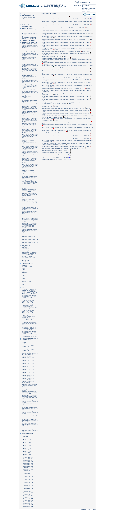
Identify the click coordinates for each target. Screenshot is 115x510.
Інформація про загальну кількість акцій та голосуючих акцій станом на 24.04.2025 (30, 405)
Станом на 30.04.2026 (27, 376)
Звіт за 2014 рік (27, 449)
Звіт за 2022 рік (27, 438)
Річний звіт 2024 (25, 346)
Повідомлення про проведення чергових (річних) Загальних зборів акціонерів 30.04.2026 (29, 100)
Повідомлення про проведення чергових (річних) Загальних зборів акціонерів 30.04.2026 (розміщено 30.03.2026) (67, 59)
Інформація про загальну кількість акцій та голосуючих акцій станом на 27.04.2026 (30, 412)
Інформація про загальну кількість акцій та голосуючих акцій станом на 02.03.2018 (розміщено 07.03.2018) (65, 146)
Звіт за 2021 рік (27, 439)
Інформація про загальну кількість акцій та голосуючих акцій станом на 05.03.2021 (30, 81)
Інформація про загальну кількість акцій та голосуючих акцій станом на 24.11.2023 (30, 92)
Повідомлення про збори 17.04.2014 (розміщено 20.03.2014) (55, 159)
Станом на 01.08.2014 (28, 501)
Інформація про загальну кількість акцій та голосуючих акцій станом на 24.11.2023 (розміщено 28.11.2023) (65, 53)
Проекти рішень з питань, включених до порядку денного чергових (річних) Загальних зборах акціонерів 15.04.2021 (30, 136)
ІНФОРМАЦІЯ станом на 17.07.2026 (30, 43)
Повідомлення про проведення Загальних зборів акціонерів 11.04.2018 (29, 234)
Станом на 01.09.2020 (28, 475)
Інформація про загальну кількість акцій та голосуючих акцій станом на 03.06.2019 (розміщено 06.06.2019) (65, 113)
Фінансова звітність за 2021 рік (28, 326)
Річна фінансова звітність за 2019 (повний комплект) (29, 308)
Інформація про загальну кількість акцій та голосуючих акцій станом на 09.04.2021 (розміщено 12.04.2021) (65, 42)
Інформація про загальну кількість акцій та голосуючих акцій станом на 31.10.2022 (30, 65)
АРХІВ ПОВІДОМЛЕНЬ (27, 263)
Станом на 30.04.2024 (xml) (28, 363)
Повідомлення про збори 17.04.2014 (30, 244)
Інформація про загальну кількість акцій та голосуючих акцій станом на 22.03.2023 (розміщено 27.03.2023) (65, 24)
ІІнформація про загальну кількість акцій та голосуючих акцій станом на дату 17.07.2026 (30, 424)
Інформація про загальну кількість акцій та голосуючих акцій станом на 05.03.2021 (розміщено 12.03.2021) (65, 45)
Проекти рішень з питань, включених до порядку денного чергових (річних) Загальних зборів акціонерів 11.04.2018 (30, 220)
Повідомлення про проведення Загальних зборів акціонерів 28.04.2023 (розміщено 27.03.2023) (63, 27)
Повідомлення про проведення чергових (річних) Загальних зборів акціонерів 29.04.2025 (29, 104)
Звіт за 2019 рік (27, 442)
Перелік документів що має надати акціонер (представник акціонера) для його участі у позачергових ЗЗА (29, 428)
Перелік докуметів (26, 95)
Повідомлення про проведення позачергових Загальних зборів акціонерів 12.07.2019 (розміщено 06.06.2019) (66, 122)
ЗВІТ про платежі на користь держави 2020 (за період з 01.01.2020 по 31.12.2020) (28, 320)
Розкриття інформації (27, 433)
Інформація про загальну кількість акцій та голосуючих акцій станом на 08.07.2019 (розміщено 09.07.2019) (65, 110)
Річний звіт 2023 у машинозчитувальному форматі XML (30, 344)
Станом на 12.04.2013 (28, 504)
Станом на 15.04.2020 (28, 476)
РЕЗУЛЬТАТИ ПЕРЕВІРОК (28, 40)
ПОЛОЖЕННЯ (25, 25)
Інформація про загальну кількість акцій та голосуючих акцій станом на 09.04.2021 (30, 77)
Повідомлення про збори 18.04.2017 (30, 236)
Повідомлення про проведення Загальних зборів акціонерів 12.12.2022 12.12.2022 (29, 74)
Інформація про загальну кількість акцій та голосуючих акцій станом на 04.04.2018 (30, 216)
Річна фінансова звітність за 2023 (29, 336)
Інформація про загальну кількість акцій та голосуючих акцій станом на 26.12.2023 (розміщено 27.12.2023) (65, 79)
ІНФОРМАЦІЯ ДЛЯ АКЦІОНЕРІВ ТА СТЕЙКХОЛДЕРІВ (29, 339)
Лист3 (23, 286)
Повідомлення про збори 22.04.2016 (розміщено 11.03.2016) (55, 155)
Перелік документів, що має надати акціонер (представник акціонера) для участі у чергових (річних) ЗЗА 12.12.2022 (29, 70)
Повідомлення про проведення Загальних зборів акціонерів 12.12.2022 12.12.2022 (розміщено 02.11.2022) (65, 39)
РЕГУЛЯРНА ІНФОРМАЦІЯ (28, 341)
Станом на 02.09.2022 (28, 469)
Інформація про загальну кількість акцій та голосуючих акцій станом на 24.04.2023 (30, 46)
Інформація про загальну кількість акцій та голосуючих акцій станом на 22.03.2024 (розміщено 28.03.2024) (65, 72)
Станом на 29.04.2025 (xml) (28, 375)
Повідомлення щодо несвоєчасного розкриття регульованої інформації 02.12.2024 (29, 385)
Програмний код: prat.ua (86, 509)
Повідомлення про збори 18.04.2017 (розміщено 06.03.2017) (55, 150)
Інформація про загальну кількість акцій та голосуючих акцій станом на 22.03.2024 (30, 116)
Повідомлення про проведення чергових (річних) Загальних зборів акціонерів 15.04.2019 (29, 194)
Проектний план (25, 260)
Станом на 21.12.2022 (28, 466)
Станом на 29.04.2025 (27, 373)
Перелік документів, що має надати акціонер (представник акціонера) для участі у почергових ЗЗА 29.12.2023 (29, 131)
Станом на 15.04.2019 (28, 482)
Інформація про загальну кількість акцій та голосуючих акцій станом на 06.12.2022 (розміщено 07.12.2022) (65, 30)
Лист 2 (23, 269)
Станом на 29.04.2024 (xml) (28, 360)
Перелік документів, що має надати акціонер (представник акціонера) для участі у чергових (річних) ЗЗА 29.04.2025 (29, 108)
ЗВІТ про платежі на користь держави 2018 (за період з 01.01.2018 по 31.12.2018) (28, 301)
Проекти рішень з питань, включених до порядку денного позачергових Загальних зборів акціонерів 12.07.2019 (30, 186)
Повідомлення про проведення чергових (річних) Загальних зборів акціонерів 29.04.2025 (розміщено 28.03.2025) (67, 62)
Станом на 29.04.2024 (27, 359)
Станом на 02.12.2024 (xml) (28, 366)
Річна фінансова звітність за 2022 (29, 334)
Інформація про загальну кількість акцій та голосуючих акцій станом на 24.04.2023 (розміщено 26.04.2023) (65, 18)
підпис (72, 17)
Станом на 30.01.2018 (28, 488)
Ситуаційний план (26, 261)
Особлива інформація (26, 455)
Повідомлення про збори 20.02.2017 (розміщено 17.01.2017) (55, 152)
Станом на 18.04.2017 (28, 489)
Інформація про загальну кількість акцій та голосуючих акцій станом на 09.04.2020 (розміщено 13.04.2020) (65, 96)
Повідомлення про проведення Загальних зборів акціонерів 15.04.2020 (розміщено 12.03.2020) (63, 108)
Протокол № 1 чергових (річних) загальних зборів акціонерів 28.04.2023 (29, 31)
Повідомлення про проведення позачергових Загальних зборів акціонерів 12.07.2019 (29, 190)
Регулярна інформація (27, 435)
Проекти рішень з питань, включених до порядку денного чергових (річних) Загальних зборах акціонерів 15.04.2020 (30, 166)
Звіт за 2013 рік (27, 451)
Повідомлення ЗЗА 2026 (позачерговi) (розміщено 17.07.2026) (56, 58)
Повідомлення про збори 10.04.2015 (30, 242)
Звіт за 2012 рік (27, 452)
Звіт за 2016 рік (27, 446)
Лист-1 (23, 275)
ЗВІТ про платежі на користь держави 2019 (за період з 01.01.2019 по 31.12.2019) (28, 311)
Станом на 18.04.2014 (28, 503)
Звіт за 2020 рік (27, 441)
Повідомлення (25, 247)
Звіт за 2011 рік (27, 454)
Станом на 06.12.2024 (27, 368)
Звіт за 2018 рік (27, 444)
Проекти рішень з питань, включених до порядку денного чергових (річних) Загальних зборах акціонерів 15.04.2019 (30, 198)
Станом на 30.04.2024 (27, 362)
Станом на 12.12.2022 (28, 467)
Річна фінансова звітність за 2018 (29, 298)
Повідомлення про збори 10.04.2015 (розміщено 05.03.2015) (55, 157)
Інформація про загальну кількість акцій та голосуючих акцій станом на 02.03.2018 (30, 230)
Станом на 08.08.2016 (28, 495)
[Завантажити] (70, 17)
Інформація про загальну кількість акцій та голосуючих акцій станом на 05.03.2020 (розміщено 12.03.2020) (65, 99)
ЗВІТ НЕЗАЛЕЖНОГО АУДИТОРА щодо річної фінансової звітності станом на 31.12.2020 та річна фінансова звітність (29, 315)
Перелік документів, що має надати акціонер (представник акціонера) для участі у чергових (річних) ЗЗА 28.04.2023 (29, 50)
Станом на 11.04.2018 (28, 485)
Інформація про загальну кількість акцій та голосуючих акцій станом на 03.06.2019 (30, 177)
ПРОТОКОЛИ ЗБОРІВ (27, 28)
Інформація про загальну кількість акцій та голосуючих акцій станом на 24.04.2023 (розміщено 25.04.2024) (65, 69)
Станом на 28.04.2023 (28, 461)
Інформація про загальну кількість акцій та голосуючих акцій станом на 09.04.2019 (30, 212)
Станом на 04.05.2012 (28, 506)
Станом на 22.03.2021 (28, 473)
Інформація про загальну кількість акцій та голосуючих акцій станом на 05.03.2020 (30, 156)
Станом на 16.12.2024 (27, 371)
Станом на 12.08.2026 (27, 379)
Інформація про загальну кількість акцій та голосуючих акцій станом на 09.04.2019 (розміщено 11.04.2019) (65, 135)
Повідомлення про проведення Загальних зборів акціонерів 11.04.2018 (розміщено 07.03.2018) (63, 148)
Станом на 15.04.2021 (28, 470)
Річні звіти (25, 436)
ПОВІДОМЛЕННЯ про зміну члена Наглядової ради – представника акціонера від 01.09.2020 (29, 250)
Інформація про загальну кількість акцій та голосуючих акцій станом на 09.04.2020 (30, 152)
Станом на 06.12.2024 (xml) (28, 369)
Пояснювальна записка (27, 256)
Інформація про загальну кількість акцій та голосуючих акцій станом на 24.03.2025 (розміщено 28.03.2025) (65, 90)
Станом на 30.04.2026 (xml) (28, 378)
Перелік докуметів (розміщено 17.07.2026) (51, 56)
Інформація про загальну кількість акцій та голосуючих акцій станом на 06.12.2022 (30, 62)
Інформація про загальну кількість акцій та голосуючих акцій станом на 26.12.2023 (30, 127)
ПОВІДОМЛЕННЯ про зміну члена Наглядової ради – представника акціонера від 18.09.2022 (29, 253)
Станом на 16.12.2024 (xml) (28, 372)
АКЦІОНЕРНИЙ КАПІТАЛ (28, 23)
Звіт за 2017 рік (27, 445)
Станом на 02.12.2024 (27, 365)
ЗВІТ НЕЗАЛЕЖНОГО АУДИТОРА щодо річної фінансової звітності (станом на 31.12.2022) (29, 328)
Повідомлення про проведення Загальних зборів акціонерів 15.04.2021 (29, 140)
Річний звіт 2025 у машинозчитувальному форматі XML (30, 353)
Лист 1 (23, 268)
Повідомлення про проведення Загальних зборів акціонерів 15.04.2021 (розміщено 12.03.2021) (63, 88)
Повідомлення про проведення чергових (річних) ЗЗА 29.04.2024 (29, 124)
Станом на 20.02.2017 (28, 494)
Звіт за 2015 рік (27, 448)
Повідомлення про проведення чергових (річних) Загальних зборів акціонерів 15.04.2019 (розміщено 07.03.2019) (67, 124)
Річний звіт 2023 (25, 342)
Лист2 (23, 284)
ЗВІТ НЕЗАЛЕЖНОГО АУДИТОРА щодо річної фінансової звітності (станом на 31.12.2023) (29, 332)
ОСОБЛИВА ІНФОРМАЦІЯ (27, 354)
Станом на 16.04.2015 (28, 498)
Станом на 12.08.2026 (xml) (28, 381)
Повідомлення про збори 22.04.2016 (30, 241)
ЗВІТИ (23, 287)
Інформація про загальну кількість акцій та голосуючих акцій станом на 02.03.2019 (30, 208)
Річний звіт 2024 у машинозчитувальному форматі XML (30, 348)
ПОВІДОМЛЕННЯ (26, 245)
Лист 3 (23, 271)
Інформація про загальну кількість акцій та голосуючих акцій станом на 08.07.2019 (30, 174)
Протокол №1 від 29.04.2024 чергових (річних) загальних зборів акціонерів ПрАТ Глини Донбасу (29, 37)
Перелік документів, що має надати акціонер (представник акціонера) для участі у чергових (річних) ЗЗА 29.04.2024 (29, 120)
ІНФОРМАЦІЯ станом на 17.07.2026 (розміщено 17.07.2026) (55, 17)
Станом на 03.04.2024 (27, 356)
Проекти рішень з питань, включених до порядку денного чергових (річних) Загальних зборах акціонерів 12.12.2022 (30, 148)
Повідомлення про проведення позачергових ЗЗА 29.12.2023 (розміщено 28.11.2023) (61, 51)
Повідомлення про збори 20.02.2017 (30, 238)
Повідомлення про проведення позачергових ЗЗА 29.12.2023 (29, 89)
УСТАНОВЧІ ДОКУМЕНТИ (28, 15)
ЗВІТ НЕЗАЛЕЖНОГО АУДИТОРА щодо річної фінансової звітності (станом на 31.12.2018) (29, 296)
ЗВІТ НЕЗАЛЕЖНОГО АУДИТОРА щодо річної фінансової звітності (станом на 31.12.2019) (29, 305)
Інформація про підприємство (29, 14)
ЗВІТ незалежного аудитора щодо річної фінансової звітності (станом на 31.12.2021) (29, 323)
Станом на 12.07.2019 (28, 481)
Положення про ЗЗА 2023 (27, 26)
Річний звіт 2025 (25, 350)
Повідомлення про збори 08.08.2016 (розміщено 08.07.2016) (55, 154)
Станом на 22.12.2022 (28, 464)
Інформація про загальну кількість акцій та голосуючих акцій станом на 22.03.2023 (30, 54)
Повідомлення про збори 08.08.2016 (30, 239)
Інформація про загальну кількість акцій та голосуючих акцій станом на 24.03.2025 (30, 143)
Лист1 (23, 283)
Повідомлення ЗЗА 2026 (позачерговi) (27, 97)
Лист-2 (23, 277)
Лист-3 (23, 278)
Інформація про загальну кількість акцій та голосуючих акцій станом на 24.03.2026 (30, 408)
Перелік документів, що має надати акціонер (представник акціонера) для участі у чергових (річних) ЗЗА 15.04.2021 (29, 86)
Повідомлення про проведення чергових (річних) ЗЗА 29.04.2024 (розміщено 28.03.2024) (62, 77)
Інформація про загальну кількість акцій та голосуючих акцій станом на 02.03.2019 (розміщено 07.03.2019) (65, 133)
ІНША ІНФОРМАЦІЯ (26, 382)
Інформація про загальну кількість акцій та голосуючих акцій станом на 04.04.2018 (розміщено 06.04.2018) (65, 138)
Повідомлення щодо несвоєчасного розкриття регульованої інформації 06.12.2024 (29, 389)
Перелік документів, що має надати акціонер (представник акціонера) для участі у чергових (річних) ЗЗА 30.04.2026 (29, 416)
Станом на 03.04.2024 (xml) (28, 357)
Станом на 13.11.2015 (28, 497)
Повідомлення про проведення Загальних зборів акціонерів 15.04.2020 (29, 170)
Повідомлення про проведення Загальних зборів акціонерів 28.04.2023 (29, 58)
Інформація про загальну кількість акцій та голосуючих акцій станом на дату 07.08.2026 (30, 420)
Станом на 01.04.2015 (28, 500)
